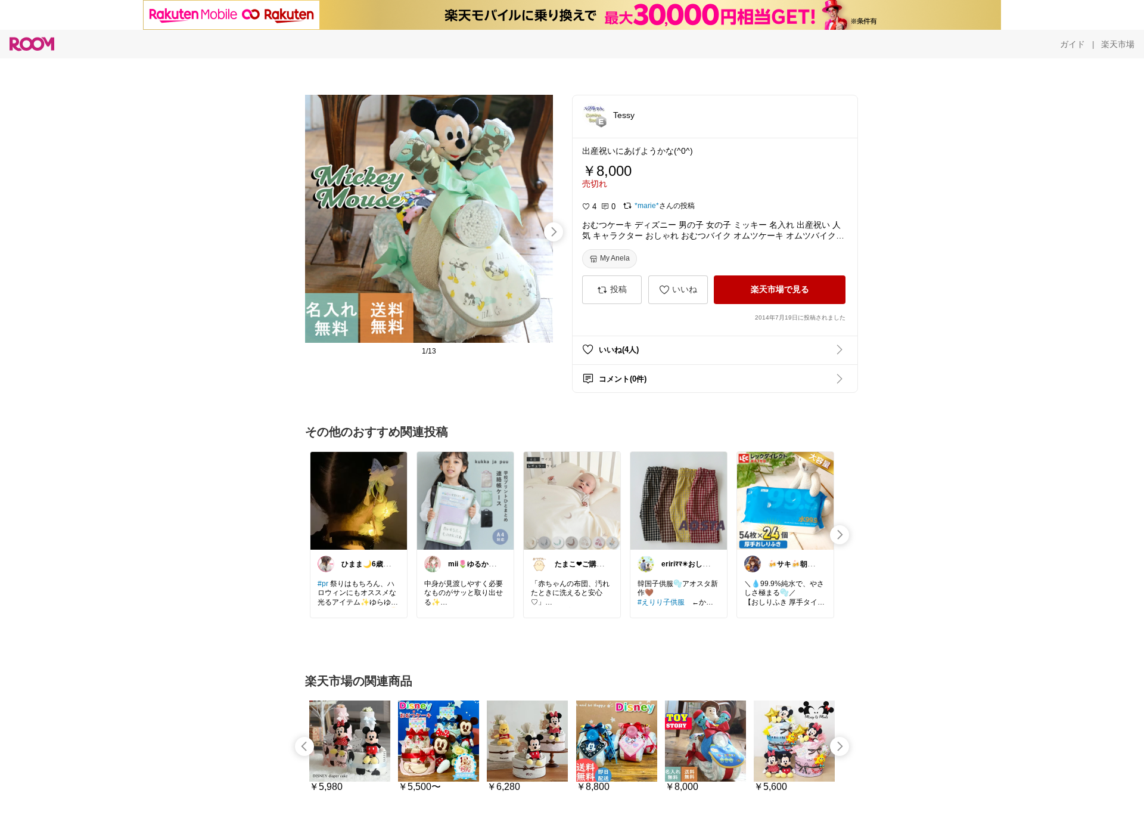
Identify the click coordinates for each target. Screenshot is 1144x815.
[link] (358, 500)
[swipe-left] (304, 746)
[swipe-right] (553, 231)
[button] (594, 114)
